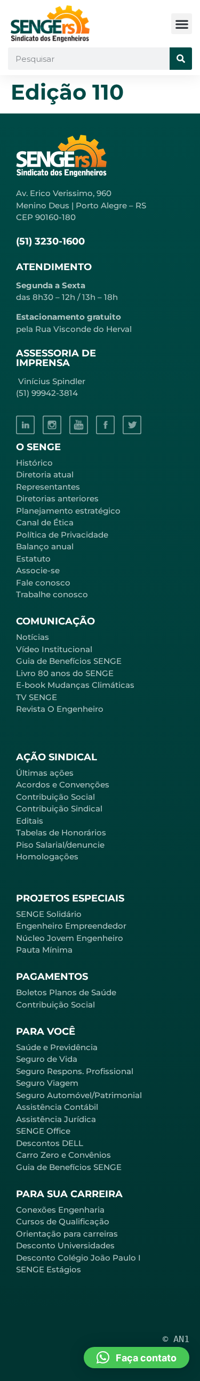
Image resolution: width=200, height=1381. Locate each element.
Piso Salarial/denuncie (60, 845)
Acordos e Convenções (62, 784)
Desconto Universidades (65, 1245)
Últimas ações (45, 773)
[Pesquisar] (181, 58)
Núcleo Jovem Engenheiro (69, 938)
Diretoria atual (45, 474)
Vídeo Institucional (54, 649)
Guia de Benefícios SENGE (69, 1167)
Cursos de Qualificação (62, 1221)
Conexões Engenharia (60, 1210)
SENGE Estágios (48, 1269)
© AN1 (176, 1339)
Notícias (32, 637)
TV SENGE (36, 697)
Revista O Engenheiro (59, 709)
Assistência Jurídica (56, 1119)
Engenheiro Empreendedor (71, 926)
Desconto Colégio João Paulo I (78, 1258)
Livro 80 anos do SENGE (65, 673)
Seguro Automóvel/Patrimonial (79, 1095)
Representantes (48, 487)
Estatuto (33, 559)
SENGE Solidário (49, 914)
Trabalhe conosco (52, 594)
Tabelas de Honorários (61, 832)
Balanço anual (45, 546)
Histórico (34, 463)
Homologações (47, 856)
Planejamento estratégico (68, 511)
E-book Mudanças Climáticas (75, 685)
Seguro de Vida (46, 1059)
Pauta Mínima (44, 950)
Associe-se (38, 570)
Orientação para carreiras (67, 1234)
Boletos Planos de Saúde (66, 992)
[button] (181, 23)
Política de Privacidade (62, 535)
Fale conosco (43, 583)
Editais (29, 821)
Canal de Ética (45, 522)
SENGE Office (43, 1131)
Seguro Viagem (47, 1083)
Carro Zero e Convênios (63, 1155)
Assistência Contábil (57, 1107)
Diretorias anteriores (57, 498)
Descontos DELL (49, 1143)
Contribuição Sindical (59, 808)
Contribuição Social (55, 797)
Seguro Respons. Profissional (74, 1071)
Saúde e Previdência (57, 1047)
